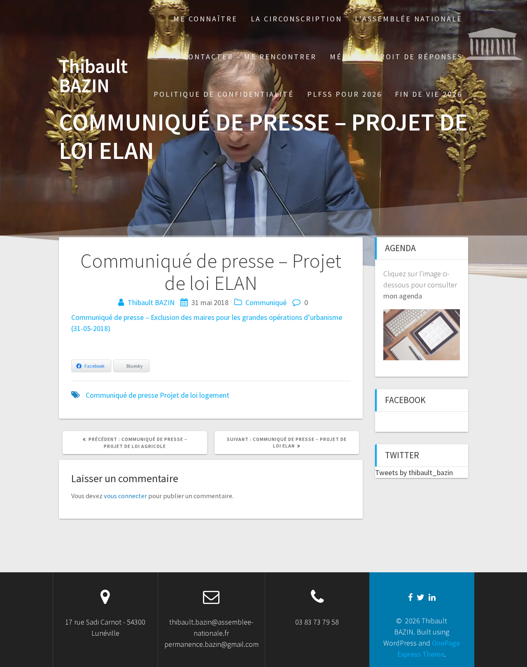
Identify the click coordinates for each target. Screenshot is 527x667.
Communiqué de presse (122, 395)
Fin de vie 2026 (428, 94)
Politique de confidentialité (224, 94)
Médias (345, 56)
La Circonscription (296, 18)
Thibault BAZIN (93, 76)
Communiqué (266, 302)
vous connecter (125, 496)
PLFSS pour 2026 (344, 94)
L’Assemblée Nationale (408, 18)
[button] (458, 132)
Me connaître (205, 18)
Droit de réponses (418, 56)
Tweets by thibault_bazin (414, 472)
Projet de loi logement (194, 395)
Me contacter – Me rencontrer (242, 56)
